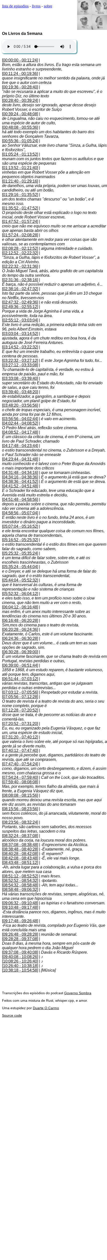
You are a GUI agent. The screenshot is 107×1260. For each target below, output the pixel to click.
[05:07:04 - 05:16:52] (20, 526)
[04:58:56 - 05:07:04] (20, 513)
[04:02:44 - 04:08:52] (20, 423)
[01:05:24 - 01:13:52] (20, 154)
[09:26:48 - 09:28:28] (20, 934)
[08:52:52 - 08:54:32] (20, 880)
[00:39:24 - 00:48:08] (20, 114)
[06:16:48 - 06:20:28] (20, 620)
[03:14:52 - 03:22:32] (20, 347)
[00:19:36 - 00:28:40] (20, 87)
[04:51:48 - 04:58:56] (20, 499)
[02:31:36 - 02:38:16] (20, 280)
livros (36, 6)
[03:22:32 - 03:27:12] (20, 360)
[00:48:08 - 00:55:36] (20, 127)
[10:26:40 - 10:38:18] (20, 966)
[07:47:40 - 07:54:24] (20, 764)
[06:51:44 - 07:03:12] (20, 679)
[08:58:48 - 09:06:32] (20, 889)
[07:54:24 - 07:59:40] (20, 777)
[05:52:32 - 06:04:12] (20, 594)
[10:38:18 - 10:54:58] (20, 970)
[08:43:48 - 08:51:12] (20, 863)
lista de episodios (15, 6)
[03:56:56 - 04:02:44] (20, 419)
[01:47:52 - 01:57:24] (20, 221)
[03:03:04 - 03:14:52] (20, 334)
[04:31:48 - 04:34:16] (20, 472)
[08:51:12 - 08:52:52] (20, 876)
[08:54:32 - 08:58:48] (20, 885)
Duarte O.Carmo (46, 1008)
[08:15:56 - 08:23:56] (20, 809)
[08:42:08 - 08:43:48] (20, 858)
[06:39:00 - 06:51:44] (20, 665)
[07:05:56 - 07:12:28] (20, 697)
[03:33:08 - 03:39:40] (20, 378)
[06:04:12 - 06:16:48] (20, 607)
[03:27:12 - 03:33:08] (20, 365)
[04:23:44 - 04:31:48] (20, 459)
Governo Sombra (77, 993)
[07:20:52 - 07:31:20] (20, 724)
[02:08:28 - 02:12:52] (20, 248)
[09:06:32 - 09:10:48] (20, 903)
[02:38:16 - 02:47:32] (20, 289)
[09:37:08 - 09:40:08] (20, 952)
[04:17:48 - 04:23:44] (20, 446)
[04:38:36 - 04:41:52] (20, 481)
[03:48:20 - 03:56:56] (20, 405)
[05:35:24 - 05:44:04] (20, 567)
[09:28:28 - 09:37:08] (20, 939)
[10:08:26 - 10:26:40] (20, 961)
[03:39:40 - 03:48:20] (20, 392)
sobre (48, 6)
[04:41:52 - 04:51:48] (20, 486)
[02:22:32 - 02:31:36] (20, 266)
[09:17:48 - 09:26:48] (20, 921)
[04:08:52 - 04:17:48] (20, 432)
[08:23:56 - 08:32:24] (20, 822)
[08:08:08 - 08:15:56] (20, 795)
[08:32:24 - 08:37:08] (20, 836)
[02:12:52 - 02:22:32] (20, 253)
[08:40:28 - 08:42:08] (20, 854)
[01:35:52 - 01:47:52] (20, 208)
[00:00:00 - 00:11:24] (20, 60)
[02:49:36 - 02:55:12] (20, 307)
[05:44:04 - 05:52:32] (20, 580)
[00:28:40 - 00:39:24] (20, 100)
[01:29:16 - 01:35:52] (20, 195)
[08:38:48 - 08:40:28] (20, 849)
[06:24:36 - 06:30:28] (20, 638)
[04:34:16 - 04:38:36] (20, 477)
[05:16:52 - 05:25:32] (20, 540)
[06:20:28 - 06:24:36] (20, 629)
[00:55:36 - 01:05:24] (20, 141)
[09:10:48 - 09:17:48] (20, 907)
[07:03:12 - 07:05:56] (20, 692)
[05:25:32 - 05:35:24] (20, 553)
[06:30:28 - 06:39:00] (20, 652)
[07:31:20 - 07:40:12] (20, 737)
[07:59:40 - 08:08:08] (20, 782)
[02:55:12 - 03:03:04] (20, 320)
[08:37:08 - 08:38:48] (20, 845)
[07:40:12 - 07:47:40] (20, 750)
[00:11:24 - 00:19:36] (20, 73)
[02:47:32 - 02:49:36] (20, 302)
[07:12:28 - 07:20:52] (20, 710)
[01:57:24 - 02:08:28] (20, 235)
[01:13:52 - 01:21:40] (20, 168)
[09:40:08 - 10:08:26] (20, 957)
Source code (12, 1015)
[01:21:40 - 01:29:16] (20, 181)
